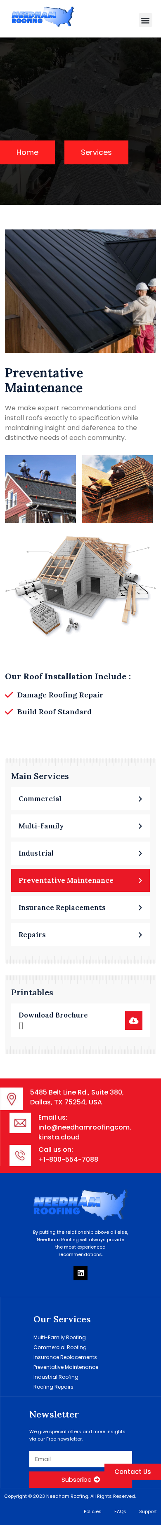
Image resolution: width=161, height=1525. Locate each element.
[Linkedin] (80, 1273)
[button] (145, 20)
